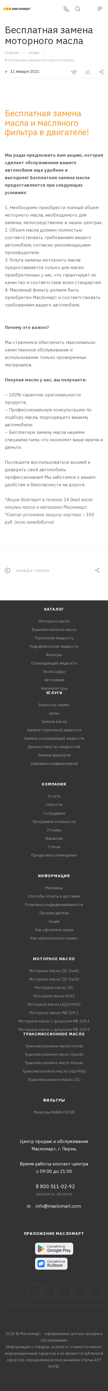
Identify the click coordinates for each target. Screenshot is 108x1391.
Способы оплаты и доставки (54, 896)
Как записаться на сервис (54, 938)
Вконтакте (34, 1290)
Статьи (54, 846)
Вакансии (54, 838)
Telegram (64, 1290)
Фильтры (54, 654)
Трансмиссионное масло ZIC (54, 1079)
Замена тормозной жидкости (54, 729)
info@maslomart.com (58, 1206)
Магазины (54, 887)
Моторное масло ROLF (54, 996)
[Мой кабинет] (89, 9)
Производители (54, 913)
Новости (54, 804)
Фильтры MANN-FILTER (54, 1112)
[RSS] (88, 72)
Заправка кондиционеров (54, 763)
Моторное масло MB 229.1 (54, 1012)
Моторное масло (54, 621)
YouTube (80, 1290)
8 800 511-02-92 (55, 1186)
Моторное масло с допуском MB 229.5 (54, 1029)
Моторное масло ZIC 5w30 (54, 979)
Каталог (54, 609)
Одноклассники (95, 1290)
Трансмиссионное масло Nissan (54, 1062)
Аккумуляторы (54, 688)
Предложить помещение (54, 855)
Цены (54, 713)
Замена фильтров (54, 755)
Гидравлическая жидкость (54, 646)
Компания (54, 784)
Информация (54, 875)
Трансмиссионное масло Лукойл (54, 1054)
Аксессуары (54, 671)
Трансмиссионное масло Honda (54, 1046)
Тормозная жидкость (54, 638)
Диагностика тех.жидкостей (54, 746)
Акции (54, 921)
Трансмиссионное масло (54, 629)
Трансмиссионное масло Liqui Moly (54, 1071)
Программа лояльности (54, 821)
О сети (54, 796)
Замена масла (54, 721)
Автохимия (54, 679)
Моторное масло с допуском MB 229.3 (54, 1021)
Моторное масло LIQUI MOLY (54, 1004)
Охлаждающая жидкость (54, 663)
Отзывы (54, 830)
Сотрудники (54, 813)
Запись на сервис (54, 704)
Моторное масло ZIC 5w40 (54, 970)
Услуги (54, 692)
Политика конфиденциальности (54, 904)
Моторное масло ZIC (54, 987)
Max (49, 1290)
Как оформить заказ (54, 929)
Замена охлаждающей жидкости (54, 738)
